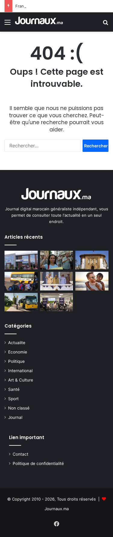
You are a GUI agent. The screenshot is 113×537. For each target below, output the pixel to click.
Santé (14, 389)
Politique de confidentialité (38, 463)
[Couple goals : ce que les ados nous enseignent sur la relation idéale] (91, 281)
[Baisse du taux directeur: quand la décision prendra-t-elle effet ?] (91, 260)
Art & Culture (20, 380)
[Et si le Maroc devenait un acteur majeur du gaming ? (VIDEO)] (56, 302)
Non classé (19, 408)
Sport (13, 398)
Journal (15, 417)
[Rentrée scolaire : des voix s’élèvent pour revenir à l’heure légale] (21, 281)
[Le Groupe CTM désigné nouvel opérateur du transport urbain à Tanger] (21, 260)
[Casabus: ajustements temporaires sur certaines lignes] (21, 302)
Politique (16, 361)
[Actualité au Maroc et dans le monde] (39, 22)
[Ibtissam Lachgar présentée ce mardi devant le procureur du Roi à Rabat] (56, 260)
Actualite (16, 342)
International (20, 370)
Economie (17, 352)
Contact (20, 454)
